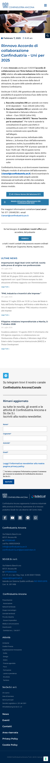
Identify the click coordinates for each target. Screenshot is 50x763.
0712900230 (11, 572)
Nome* (5, 424)
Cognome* (7, 434)
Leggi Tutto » (5, 287)
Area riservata (10, 732)
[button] (45, 5)
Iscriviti (8, 482)
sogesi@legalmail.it (12, 578)
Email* (5, 452)
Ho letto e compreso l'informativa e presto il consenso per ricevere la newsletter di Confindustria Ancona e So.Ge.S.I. (24, 474)
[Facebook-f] (4, 517)
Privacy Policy (10, 738)
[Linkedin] (20, 517)
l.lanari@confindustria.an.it (15, 215)
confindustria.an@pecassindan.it (19, 550)
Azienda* (6, 443)
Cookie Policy (9, 745)
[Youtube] (12, 517)
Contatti (7, 726)
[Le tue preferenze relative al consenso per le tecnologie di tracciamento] (45, 758)
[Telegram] (6, 375)
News (5, 714)
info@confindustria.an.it (14, 547)
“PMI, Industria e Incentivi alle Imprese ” (21, 293)
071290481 (10, 540)
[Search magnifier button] (47, 35)
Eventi (5, 720)
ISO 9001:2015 (40, 581)
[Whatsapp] (35, 517)
